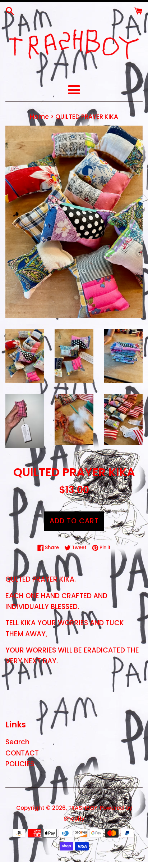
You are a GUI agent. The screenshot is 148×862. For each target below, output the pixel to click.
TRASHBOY (82, 808)
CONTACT (22, 753)
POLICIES (19, 764)
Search (17, 742)
